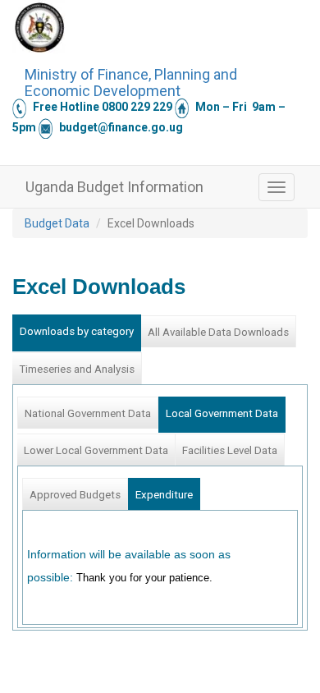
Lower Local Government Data (96, 450)
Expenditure (164, 495)
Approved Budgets (75, 495)
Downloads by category (77, 331)
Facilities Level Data (229, 450)
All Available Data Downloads (218, 332)
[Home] (39, 27)
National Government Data (88, 413)
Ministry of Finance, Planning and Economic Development (131, 80)
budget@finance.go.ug (121, 127)
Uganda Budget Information (114, 186)
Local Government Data (222, 413)
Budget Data (57, 223)
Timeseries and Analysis (77, 369)
